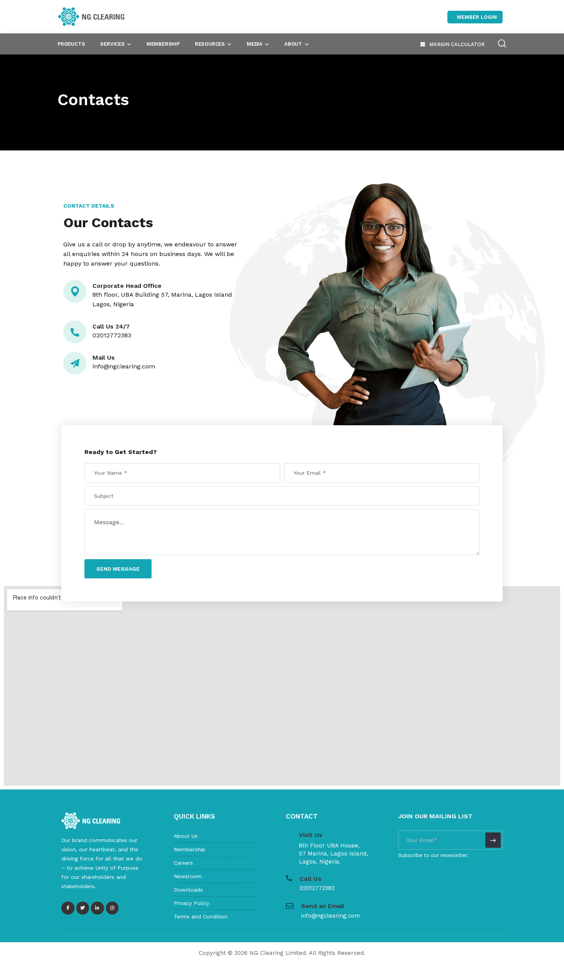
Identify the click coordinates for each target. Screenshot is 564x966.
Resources (210, 44)
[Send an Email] (290, 906)
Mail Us (103, 357)
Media (254, 44)
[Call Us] (289, 878)
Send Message (118, 569)
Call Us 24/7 (111, 326)
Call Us (311, 878)
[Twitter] (82, 908)
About (293, 44)
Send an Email (322, 906)
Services (112, 44)
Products (71, 44)
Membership (163, 44)
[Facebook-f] (67, 908)
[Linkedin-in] (97, 908)
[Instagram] (112, 908)
